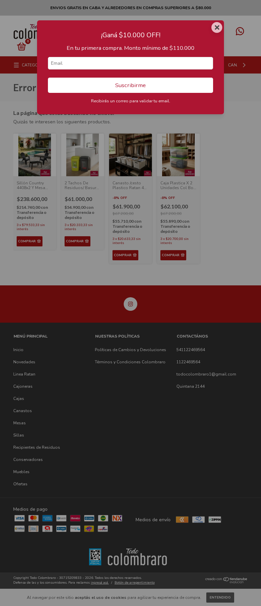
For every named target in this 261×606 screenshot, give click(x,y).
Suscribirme (130, 85)
